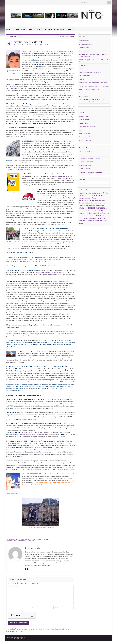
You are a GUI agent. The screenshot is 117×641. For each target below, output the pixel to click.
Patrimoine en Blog (84, 168)
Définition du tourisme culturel (53, 29)
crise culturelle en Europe (23, 539)
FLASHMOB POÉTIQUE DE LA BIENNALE (48, 272)
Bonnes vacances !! (84, 137)
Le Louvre (92, 205)
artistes (104, 193)
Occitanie (81, 211)
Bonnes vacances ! (84, 133)
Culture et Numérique (85, 151)
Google (103, 200)
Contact (69, 29)
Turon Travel (57, 377)
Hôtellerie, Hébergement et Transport (90, 72)
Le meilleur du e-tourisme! (86, 161)
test (80, 130)
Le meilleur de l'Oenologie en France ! (89, 158)
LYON (97, 205)
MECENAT (82, 79)
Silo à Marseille (29, 540)
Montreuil (46, 539)
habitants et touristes (91, 203)
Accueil (8, 29)
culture (98, 195)
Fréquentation (83, 65)
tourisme (95, 215)
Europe (104, 196)
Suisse (80, 216)
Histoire (81, 68)
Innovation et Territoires (44, 425)
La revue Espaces (84, 154)
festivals (88, 198)
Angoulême (12, 539)
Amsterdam (87, 193)
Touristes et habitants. (86, 221)
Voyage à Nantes (60, 176)
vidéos (58, 174)
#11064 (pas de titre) (85, 140)
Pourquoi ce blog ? (20, 29)
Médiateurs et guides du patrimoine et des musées (93, 82)
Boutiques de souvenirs (86, 44)
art (100, 193)
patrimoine (96, 210)
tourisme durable (101, 218)
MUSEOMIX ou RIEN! (16, 36)
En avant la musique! (66, 36)
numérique (101, 207)
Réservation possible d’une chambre (20, 331)
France (94, 198)
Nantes (48, 176)
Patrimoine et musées (85, 93)
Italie (81, 205)
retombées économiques (93, 213)
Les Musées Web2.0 (85, 165)
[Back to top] (113, 637)
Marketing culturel (84, 75)
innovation (101, 203)
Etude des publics (84, 51)
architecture (95, 193)
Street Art (105, 213)
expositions (82, 198)
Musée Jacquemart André (32, 445)
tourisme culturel (89, 218)
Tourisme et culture (84, 116)
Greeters (82, 203)
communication (90, 196)
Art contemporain (84, 40)
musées (83, 207)
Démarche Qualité (84, 47)
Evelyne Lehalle (18, 44)
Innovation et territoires (36, 423)
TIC (84, 216)
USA (103, 221)
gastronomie (97, 200)
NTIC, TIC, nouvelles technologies (89, 89)
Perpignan (9, 540)
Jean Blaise (86, 205)
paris (86, 210)
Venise (107, 221)
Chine (84, 196)
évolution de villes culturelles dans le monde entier (28, 434)
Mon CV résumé (34, 29)
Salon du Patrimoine (19, 540)
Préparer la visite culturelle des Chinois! (90, 172)
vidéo (81, 223)
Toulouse (87, 216)
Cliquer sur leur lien (29, 419)
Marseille (101, 205)
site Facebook (34, 485)
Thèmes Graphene (21, 638)
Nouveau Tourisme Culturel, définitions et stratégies (43, 44)
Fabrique (25, 176)
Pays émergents (83, 96)
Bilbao (80, 196)
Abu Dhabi (81, 193)
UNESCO (98, 221)
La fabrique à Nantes (37, 539)
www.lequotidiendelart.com (66, 469)
